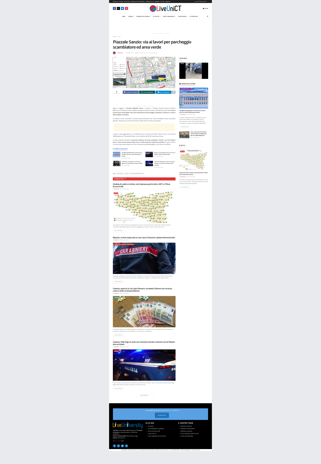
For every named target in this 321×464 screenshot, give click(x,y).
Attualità (156, 16)
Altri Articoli (144, 395)
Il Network (115, 1)
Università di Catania (142, 16)
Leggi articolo (119, 230)
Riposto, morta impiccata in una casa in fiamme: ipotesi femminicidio (144, 237)
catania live (120, 173)
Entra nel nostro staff (154, 431)
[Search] (207, 16)
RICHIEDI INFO (162, 415)
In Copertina (194, 16)
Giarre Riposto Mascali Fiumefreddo (124, 244)
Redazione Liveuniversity (187, 428)
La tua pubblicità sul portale (156, 428)
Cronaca (116, 297)
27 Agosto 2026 (126, 158)
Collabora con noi (150, 1)
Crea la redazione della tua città (189, 433)
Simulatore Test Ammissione (138, 1)
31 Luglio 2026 (195, 137)
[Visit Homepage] (165, 8)
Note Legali (117, 441)
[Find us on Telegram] (122, 8)
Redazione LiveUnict (186, 426)
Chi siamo (150, 426)
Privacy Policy (196, 450)
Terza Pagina (182, 16)
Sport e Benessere (168, 16)
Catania (130, 16)
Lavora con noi (152, 433)
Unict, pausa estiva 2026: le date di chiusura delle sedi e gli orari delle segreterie (199, 133)
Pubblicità (157, 1)
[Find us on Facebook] (114, 8)
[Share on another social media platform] (174, 92)
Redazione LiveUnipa (186, 431)
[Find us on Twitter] (118, 8)
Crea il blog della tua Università (157, 436)
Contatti (162, 1)
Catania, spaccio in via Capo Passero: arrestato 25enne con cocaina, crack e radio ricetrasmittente (142, 289)
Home (123, 16)
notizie (127, 173)
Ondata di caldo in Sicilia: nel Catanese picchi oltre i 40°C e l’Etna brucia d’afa (141, 185)
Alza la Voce (127, 1)
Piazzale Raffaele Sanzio (137, 173)
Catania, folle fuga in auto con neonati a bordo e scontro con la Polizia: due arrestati (164, 163)
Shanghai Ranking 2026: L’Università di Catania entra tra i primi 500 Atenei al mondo (132, 154)
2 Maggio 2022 (129, 52)
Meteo (116, 193)
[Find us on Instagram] (126, 8)
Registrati (168, 1)
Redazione (120, 52)
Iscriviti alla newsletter (187, 436)
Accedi (206, 8)
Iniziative (121, 1)
